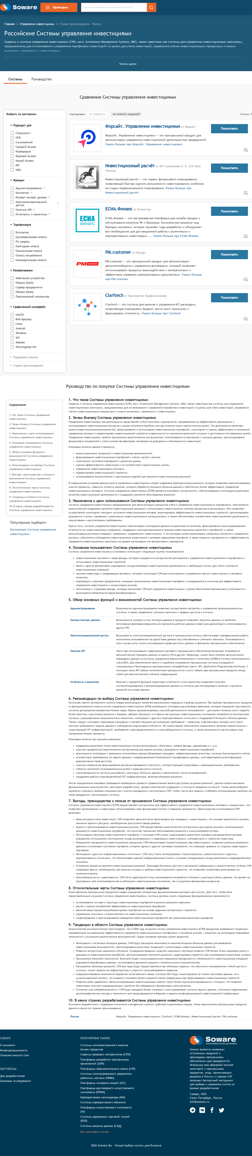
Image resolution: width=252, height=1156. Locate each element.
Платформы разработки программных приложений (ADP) (104, 1061)
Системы (15, 79)
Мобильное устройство (30, 278)
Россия (74, 1016)
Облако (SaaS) (25, 282)
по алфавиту (97, 114)
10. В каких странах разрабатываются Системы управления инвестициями (31, 508)
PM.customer (118, 252)
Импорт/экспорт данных (31, 197)
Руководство (42, 79)
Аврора (20, 342)
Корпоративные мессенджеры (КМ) (102, 1097)
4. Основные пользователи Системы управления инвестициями (31, 444)
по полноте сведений (126, 114)
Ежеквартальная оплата (31, 260)
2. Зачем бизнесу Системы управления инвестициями (32, 426)
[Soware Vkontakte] (202, 1110)
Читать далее (128, 63)
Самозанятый (24, 142)
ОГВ (18, 137)
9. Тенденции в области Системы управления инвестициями (29, 499)
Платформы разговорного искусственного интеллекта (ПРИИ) (107, 1090)
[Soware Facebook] (212, 1110)
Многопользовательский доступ (31, 203)
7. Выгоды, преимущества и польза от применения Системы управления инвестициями (32, 478)
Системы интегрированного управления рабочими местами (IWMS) (106, 1075)
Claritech (114, 295)
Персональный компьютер (32, 296)
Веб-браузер (23, 319)
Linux (19, 323)
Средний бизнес (26, 146)
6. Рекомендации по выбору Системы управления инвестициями (31, 467)
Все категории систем (94, 1131)
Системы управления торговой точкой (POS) (105, 1118)
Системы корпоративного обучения (103, 1102)
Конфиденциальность (14, 1050)
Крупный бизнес (26, 156)
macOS (20, 314)
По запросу (23, 241)
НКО (18, 169)
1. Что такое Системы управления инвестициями (29, 416)
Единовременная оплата (31, 237)
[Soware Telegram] (192, 1110)
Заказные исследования (15, 1080)
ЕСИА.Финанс (119, 208)
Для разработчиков (12, 1075)
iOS (18, 337)
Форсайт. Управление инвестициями (142, 126)
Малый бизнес (25, 160)
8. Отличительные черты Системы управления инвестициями (29, 489)
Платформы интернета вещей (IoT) (103, 1082)
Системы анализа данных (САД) (100, 1125)
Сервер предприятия (29, 287)
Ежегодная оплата (27, 246)
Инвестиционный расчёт (130, 165)
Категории (60, 7)
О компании (7, 1045)
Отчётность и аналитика (31, 214)
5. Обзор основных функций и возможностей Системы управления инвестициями (31, 456)
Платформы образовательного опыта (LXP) (107, 1068)
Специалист (23, 133)
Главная (9, 24)
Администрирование (29, 188)
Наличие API (24, 209)
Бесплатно (22, 192)
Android (20, 328)
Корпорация (23, 151)
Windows (21, 333)
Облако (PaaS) (25, 291)
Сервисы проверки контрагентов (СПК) (105, 1054)
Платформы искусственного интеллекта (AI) (106, 1109)
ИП (17, 165)
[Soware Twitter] (221, 1110)
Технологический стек (14, 1055)
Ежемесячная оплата (29, 250)
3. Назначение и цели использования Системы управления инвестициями (31, 435)
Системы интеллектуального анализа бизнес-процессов (104, 1047)
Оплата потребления (29, 255)
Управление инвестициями (37, 24)
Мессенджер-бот (26, 346)
